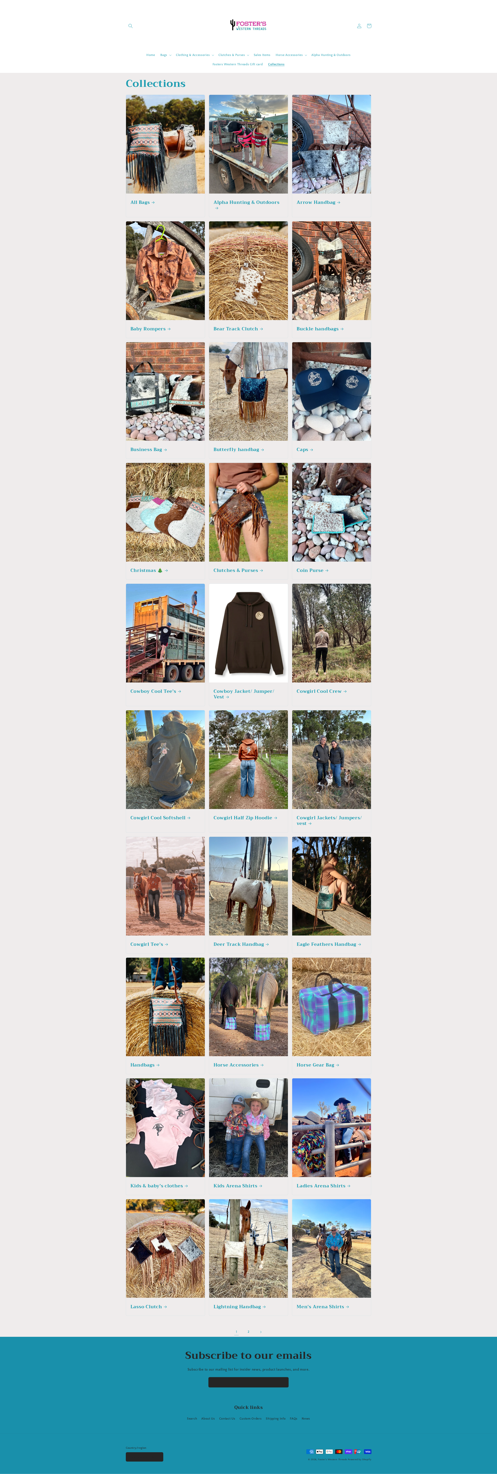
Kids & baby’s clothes (156, 1186)
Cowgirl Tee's (146, 944)
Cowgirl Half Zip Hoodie (243, 818)
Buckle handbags (318, 329)
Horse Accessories (236, 1065)
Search (192, 1418)
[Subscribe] (283, 1382)
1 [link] (236, 1332)
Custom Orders (251, 1418)
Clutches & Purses (236, 570)
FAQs (293, 1418)
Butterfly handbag (236, 450)
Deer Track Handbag (239, 944)
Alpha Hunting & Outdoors (247, 203)
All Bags (140, 202)
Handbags (142, 1065)
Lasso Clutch (146, 1307)
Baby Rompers (148, 329)
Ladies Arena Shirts (321, 1186)
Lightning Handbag (237, 1307)
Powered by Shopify (359, 1459)
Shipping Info (276, 1418)
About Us (208, 1418)
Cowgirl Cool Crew (319, 691)
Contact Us (227, 1418)
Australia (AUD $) (142, 1457)
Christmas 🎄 (146, 570)
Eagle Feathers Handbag (326, 944)
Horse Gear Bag (315, 1065)
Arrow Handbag (316, 202)
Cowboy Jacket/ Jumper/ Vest (244, 694)
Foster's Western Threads (332, 1459)
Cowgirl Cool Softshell (158, 818)
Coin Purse (310, 570)
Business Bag (146, 450)
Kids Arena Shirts (235, 1186)
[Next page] (261, 1332)
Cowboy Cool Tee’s (153, 691)
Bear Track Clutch (236, 329)
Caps (302, 450)
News (306, 1418)
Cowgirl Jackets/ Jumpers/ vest (329, 820)
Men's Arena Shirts (320, 1307)
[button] (131, 26)
